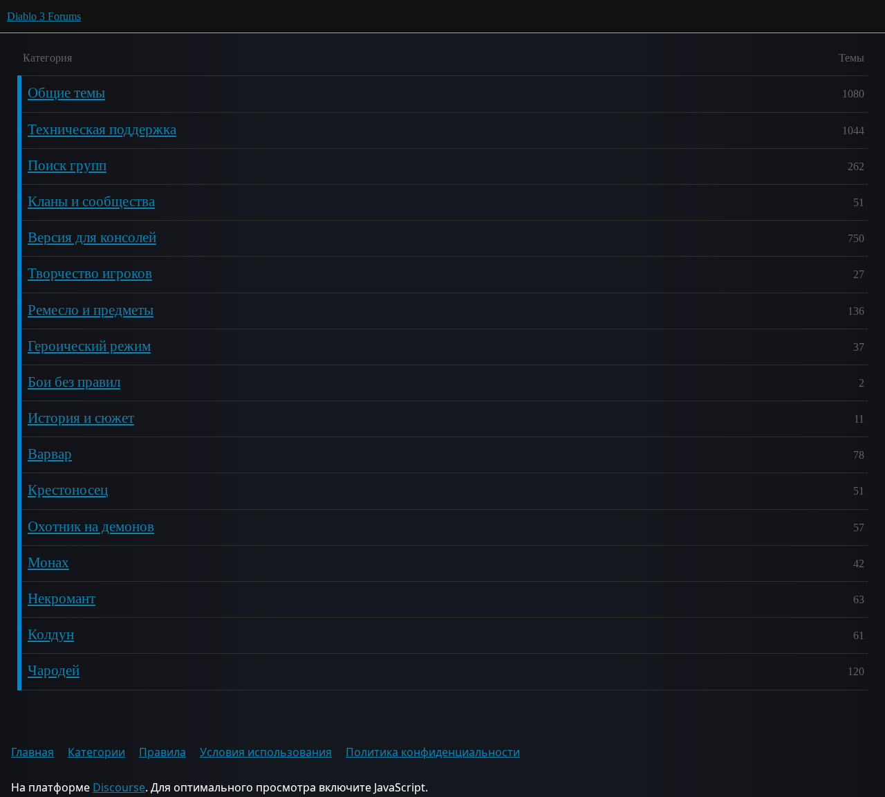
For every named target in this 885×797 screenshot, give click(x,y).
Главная (32, 752)
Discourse (119, 787)
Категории (96, 752)
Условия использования (266, 752)
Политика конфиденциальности (433, 752)
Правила (162, 752)
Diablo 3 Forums (44, 16)
